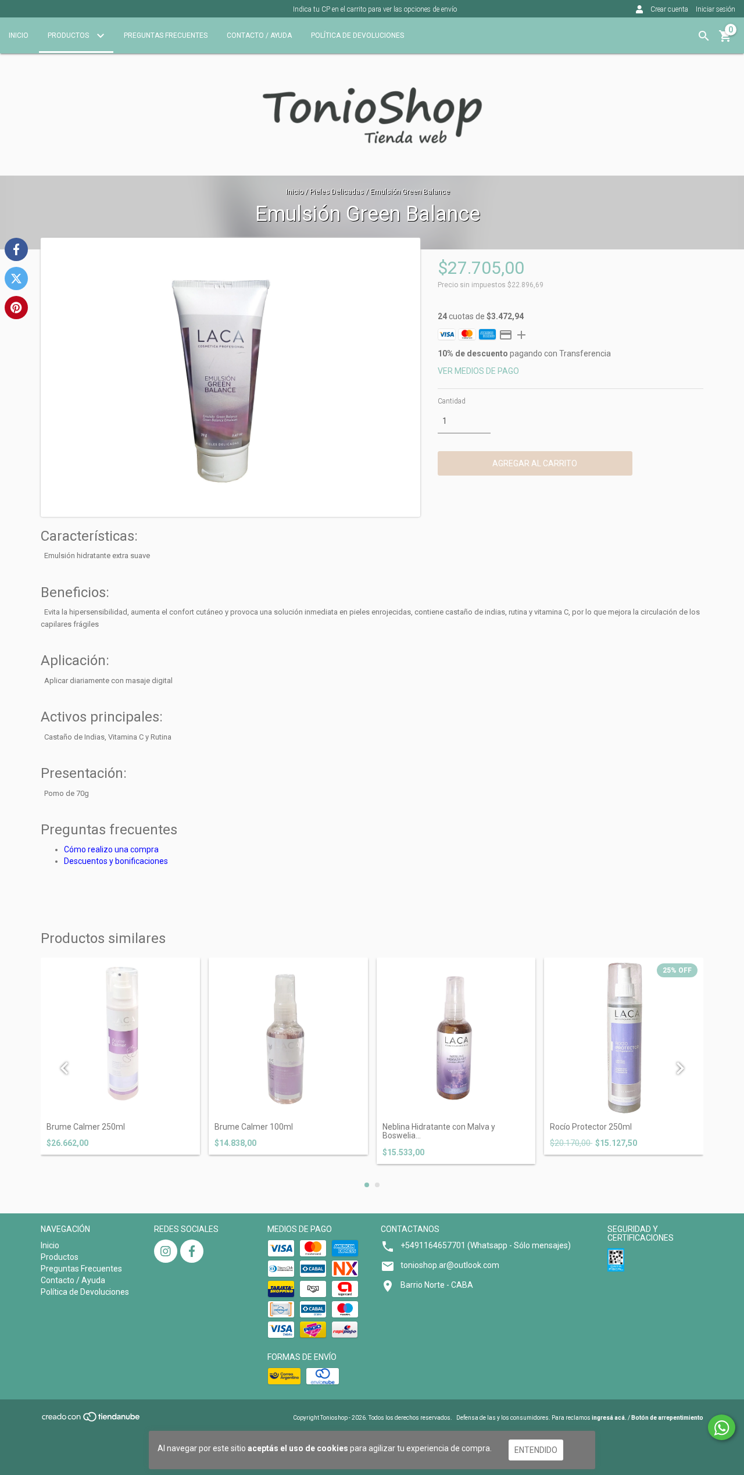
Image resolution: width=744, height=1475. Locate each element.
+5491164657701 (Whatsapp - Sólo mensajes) (485, 1245)
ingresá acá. (609, 1418)
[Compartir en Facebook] (16, 249)
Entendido (535, 1450)
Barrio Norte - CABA (436, 1285)
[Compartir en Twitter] (16, 278)
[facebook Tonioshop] (191, 1251)
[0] (725, 40)
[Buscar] (704, 36)
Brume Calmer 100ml (253, 1127)
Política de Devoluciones (357, 35)
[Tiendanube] (91, 1420)
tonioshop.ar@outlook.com (449, 1265)
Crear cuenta (669, 9)
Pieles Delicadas (337, 192)
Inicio (18, 35)
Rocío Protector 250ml (591, 1127)
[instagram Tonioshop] (165, 1251)
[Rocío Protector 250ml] (623, 1037)
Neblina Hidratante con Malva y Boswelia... (438, 1131)
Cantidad (452, 401)
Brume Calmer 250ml (85, 1127)
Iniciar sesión (715, 9)
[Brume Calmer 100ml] (288, 1037)
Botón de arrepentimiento (667, 1418)
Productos (69, 35)
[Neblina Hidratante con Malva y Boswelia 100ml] (456, 1037)
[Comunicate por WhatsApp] (721, 1427)
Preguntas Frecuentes (166, 35)
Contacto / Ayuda (259, 35)
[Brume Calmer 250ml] (120, 1037)
